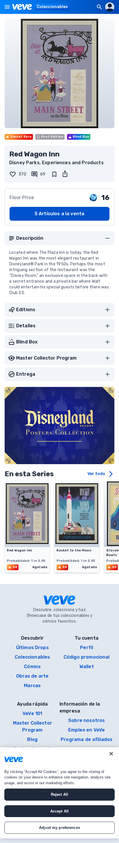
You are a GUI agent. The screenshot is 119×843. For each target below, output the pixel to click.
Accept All (59, 811)
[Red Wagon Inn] (27, 545)
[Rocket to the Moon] (76, 545)
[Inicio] (22, 7)
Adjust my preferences (59, 827)
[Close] (111, 753)
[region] (59, 792)
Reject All (59, 794)
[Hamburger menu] (7, 6)
